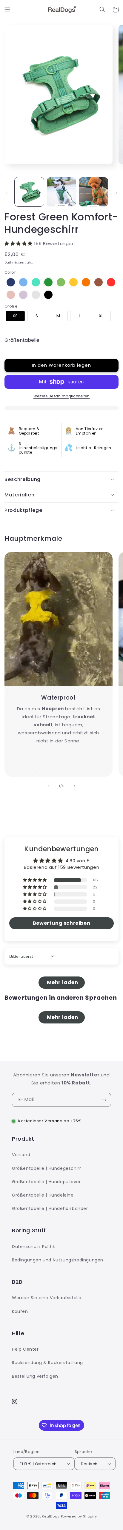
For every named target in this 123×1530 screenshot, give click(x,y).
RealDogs (51, 1516)
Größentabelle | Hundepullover (46, 1182)
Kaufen (20, 1311)
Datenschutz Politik (33, 1247)
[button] (7, 9)
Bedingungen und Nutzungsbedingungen (57, 1260)
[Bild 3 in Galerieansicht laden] (93, 191)
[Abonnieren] (104, 1100)
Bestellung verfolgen (35, 1376)
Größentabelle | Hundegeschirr (46, 1168)
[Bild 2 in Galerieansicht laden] (61, 191)
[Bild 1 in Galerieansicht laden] (29, 191)
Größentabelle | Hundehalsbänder (50, 1208)
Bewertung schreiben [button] (61, 923)
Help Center (25, 1349)
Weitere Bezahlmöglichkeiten (61, 396)
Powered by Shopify (79, 1516)
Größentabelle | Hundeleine (43, 1195)
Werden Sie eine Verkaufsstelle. (47, 1298)
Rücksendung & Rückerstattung (47, 1363)
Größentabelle (21, 340)
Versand (21, 1155)
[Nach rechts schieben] (116, 193)
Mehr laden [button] (62, 982)
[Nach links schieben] (6, 193)
